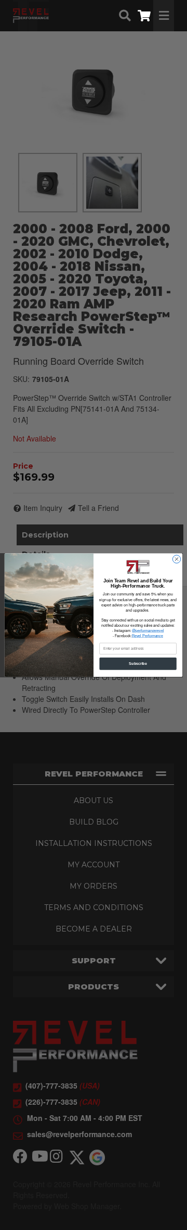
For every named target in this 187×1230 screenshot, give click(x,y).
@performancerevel (148, 630)
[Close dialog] (176, 559)
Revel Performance (147, 635)
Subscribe (137, 663)
